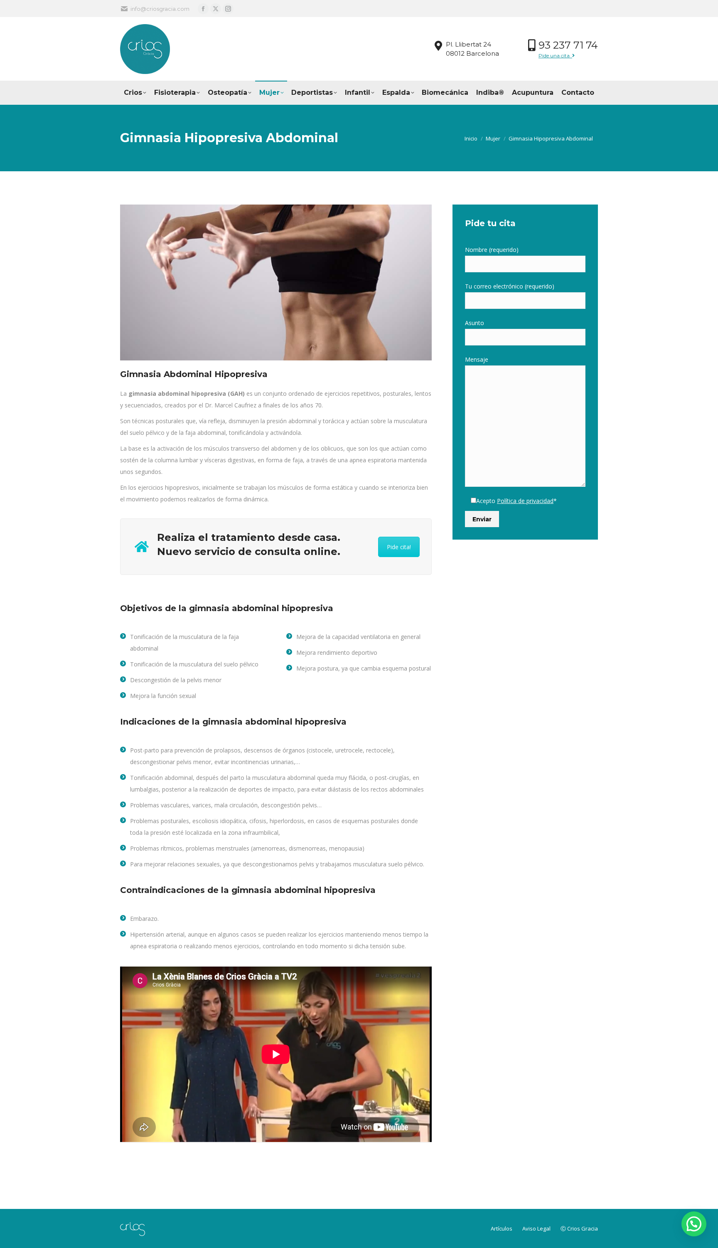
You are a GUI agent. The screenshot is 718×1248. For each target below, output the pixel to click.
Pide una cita (555, 55)
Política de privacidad (525, 501)
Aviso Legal (537, 1228)
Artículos (502, 1228)
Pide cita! (399, 547)
